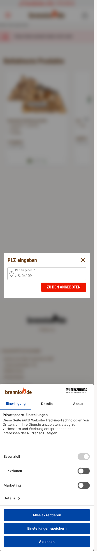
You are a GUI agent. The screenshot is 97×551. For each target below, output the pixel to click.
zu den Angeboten (64, 287)
